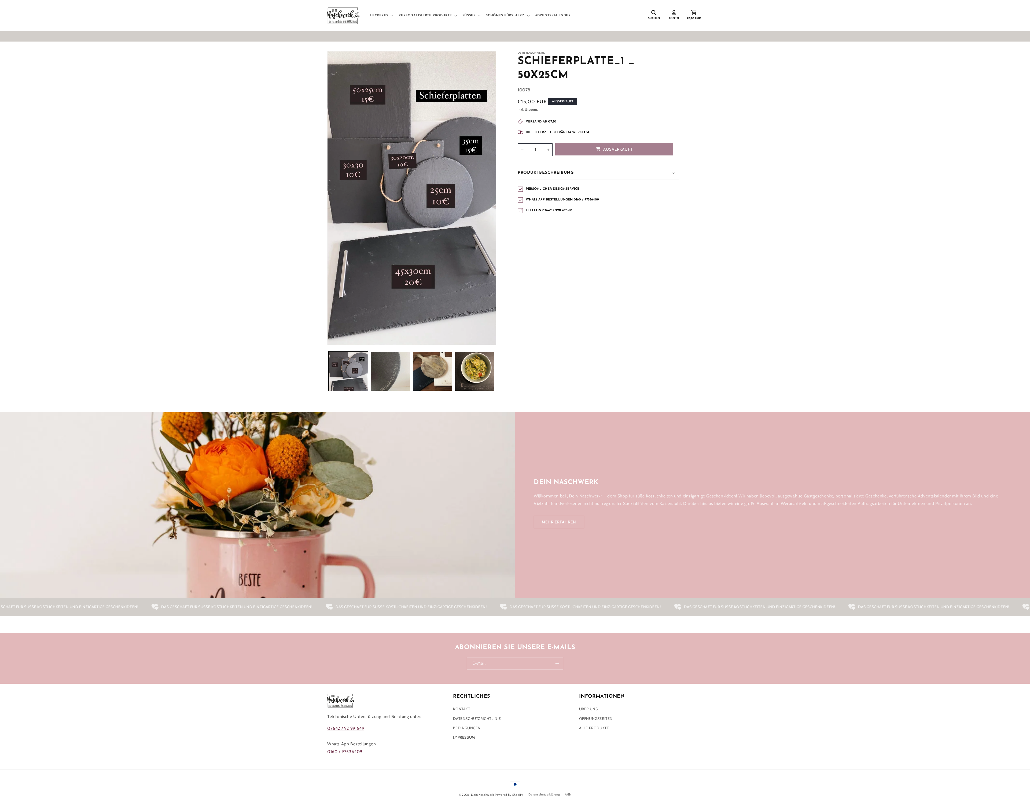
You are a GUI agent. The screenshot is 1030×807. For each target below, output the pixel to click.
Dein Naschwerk (482, 795)
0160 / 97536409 (344, 751)
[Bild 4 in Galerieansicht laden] (474, 371)
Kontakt (461, 708)
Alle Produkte (594, 728)
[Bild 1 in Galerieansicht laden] (348, 371)
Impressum (464, 737)
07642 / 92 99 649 (345, 728)
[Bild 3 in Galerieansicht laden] (432, 371)
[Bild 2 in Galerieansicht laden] (390, 371)
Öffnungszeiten (596, 718)
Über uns (588, 708)
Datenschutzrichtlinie (477, 718)
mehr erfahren (559, 522)
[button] (381, 15)
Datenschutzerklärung (544, 794)
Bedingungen (467, 728)
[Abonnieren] (557, 663)
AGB (568, 794)
